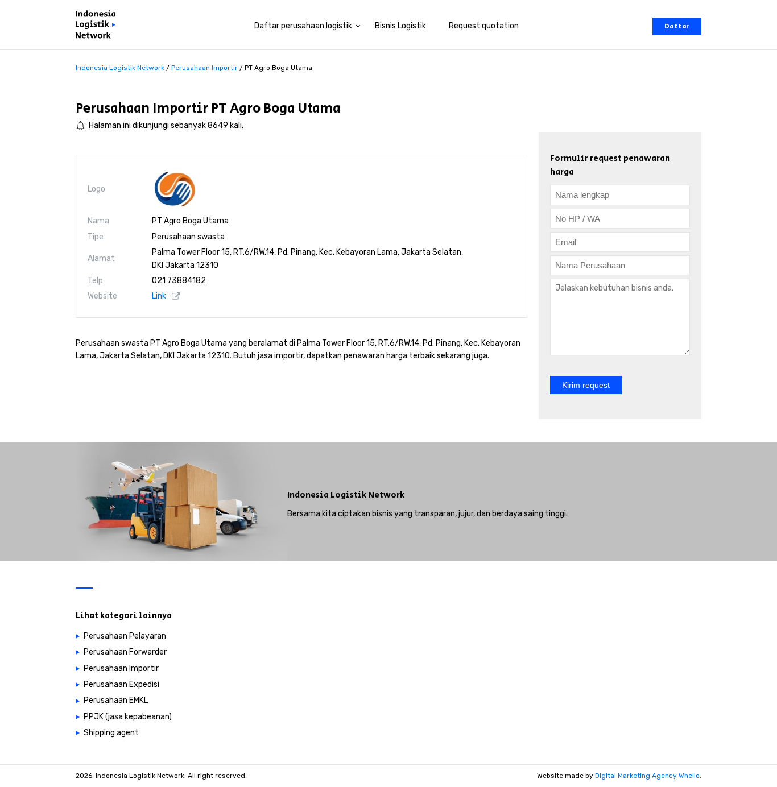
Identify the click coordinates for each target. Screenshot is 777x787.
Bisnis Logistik (400, 26)
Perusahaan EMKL (116, 700)
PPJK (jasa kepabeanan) (128, 717)
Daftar (676, 26)
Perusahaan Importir (142, 108)
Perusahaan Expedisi (121, 684)
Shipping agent (111, 733)
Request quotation (484, 26)
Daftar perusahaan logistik (303, 26)
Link (159, 296)
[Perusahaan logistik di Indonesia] (98, 26)
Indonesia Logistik (326, 495)
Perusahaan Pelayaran (125, 636)
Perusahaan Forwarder (125, 652)
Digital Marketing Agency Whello (647, 776)
